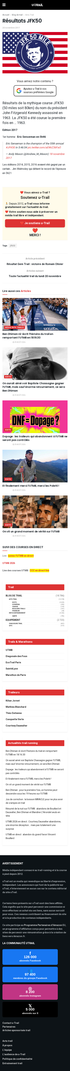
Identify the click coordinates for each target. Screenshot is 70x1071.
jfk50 (12, 245)
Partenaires (8, 1027)
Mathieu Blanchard (16, 707)
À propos (7, 1045)
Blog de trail (17, 14)
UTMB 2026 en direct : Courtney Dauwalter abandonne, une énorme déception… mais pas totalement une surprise (33, 825)
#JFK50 (10, 147)
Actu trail (7, 1041)
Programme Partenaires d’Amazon (43, 925)
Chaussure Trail (15, 623)
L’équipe (7, 1050)
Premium (16, 611)
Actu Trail (29, 14)
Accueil (5, 14)
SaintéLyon (12, 668)
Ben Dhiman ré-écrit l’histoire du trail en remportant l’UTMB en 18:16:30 (27, 335)
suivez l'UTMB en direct (21, 556)
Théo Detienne (14, 713)
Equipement (13, 620)
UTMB (9, 650)
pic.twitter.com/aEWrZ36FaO (44, 147)
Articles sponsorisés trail (16, 1030)
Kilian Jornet (13, 700)
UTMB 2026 (8, 563)
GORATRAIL (16, 604)
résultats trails (14, 327)
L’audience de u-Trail (13, 1054)
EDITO (8, 376)
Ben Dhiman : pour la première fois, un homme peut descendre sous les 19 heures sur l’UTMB (31, 791)
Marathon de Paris (16, 675)
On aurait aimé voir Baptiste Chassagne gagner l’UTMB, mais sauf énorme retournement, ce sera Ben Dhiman (33, 387)
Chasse (15, 606)
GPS (10, 625)
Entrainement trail (12, 1063)
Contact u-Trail (10, 1023)
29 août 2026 (19, 342)
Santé (14, 616)
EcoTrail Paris (13, 662)
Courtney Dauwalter (16, 725)
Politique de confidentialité (17, 1059)
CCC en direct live (39, 570)
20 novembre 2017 (11, 27)
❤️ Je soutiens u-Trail (35, 223)
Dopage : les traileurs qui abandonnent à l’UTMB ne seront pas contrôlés (34, 438)
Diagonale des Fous (16, 656)
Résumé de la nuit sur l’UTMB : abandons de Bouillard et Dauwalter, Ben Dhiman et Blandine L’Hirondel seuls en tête (33, 812)
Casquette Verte (15, 719)
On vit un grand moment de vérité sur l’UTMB (30, 531)
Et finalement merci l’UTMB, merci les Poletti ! (30, 486)
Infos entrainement (17, 613)
